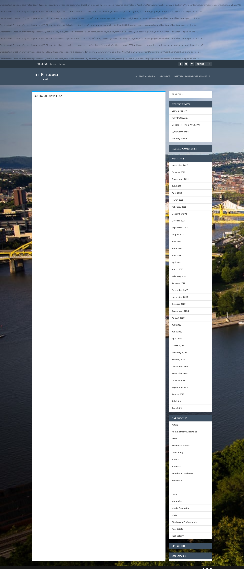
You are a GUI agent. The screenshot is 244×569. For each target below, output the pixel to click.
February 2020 (179, 352)
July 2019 (176, 401)
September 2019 (180, 387)
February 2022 (179, 207)
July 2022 (176, 186)
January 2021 (178, 283)
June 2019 (177, 408)
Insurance (177, 480)
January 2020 (178, 359)
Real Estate (177, 529)
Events (175, 459)
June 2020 (177, 331)
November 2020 (180, 297)
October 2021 (178, 220)
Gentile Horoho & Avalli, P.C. (186, 125)
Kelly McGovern (180, 118)
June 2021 (177, 248)
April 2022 (177, 193)
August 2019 (178, 394)
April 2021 (176, 262)
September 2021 (180, 227)
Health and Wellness (182, 473)
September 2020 (180, 311)
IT (172, 487)
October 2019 (178, 380)
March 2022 (177, 200)
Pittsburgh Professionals (192, 76)
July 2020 (176, 325)
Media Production (181, 508)
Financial (176, 466)
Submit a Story (145, 76)
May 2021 (176, 255)
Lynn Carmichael (180, 131)
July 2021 (176, 241)
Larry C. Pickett (179, 111)
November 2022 (180, 165)
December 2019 (180, 366)
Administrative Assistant (184, 431)
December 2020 (180, 290)
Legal (174, 494)
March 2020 (178, 345)
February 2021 (179, 276)
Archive (164, 76)
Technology (178, 536)
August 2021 (178, 234)
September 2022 (180, 179)
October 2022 (178, 172)
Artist (174, 438)
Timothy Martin (180, 138)
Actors (175, 425)
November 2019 (180, 373)
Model (175, 515)
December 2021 (180, 214)
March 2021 (177, 269)
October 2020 (179, 304)
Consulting (177, 452)
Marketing (177, 501)
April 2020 (177, 338)
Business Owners (180, 445)
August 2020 (178, 318)
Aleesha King (55, 64)
